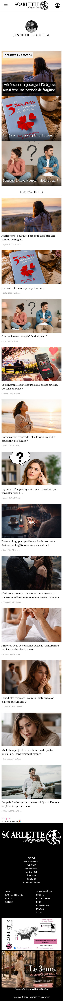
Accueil (31, 858)
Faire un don (31, 872)
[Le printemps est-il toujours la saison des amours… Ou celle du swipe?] (31, 364)
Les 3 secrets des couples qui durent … (23, 288)
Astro (39, 913)
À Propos (31, 875)
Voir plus (6, 818)
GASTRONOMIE (42, 906)
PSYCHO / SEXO (43, 898)
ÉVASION (40, 909)
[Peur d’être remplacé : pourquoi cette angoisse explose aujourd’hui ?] (31, 677)
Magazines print (32, 861)
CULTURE (9, 902)
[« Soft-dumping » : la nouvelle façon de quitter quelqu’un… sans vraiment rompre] (31, 729)
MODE (7, 891)
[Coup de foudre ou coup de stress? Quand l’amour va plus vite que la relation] (31, 781)
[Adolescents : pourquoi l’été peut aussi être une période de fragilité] (31, 73)
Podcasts (31, 865)
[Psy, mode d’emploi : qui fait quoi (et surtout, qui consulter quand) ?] (31, 468)
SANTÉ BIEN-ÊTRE (44, 891)
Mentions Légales (31, 883)
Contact (31, 879)
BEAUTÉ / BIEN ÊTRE (14, 895)
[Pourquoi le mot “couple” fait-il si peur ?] (31, 163)
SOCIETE (40, 895)
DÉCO (38, 902)
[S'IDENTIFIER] (57, 6)
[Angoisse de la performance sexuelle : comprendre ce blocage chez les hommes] (31, 625)
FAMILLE (8, 898)
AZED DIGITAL (40, 989)
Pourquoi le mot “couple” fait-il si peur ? (24, 336)
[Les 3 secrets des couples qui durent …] (31, 118)
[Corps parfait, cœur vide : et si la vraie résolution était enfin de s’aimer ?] (31, 416)
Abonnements (31, 868)
